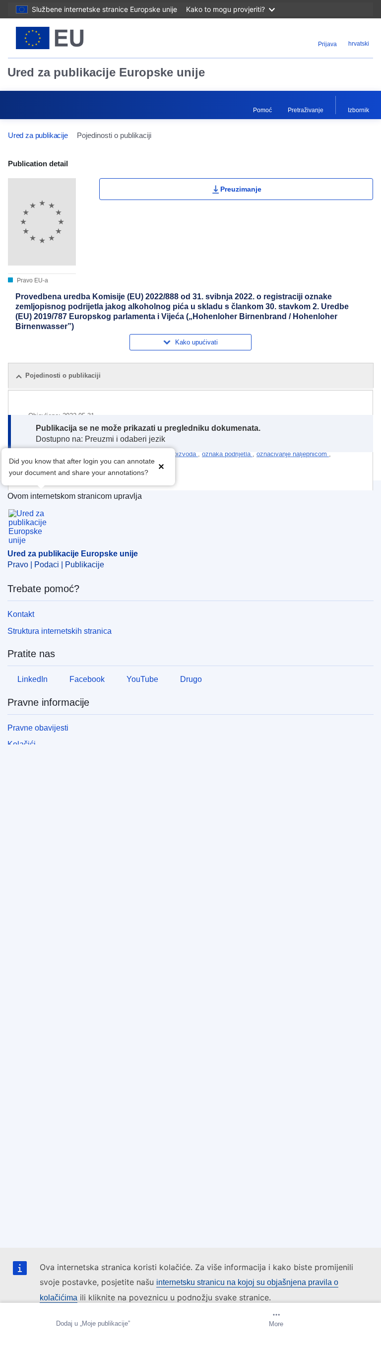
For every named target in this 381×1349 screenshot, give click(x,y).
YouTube (142, 679)
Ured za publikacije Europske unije (106, 72)
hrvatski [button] (358, 43)
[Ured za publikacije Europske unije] (72, 38)
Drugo (191, 679)
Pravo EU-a (31, 280)
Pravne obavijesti (37, 728)
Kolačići (21, 744)
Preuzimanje (240, 189)
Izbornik (358, 110)
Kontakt (20, 614)
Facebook (87, 679)
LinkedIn (32, 679)
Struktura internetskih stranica (59, 631)
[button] (161, 466)
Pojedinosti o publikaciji (63, 375)
